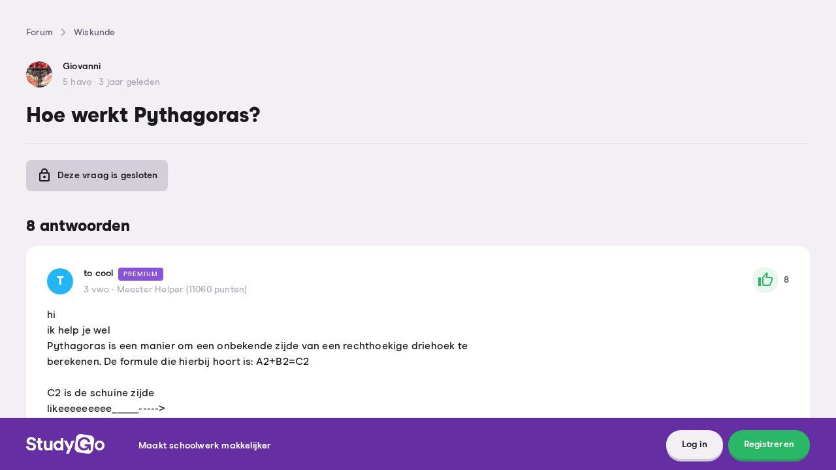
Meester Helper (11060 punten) (182, 289)
